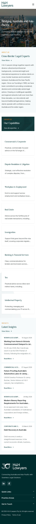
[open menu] (33, 4)
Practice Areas (8, 498)
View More (6, 60)
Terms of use (16, 515)
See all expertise (10, 128)
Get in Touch (7, 504)
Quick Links (6, 492)
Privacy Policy (6, 515)
